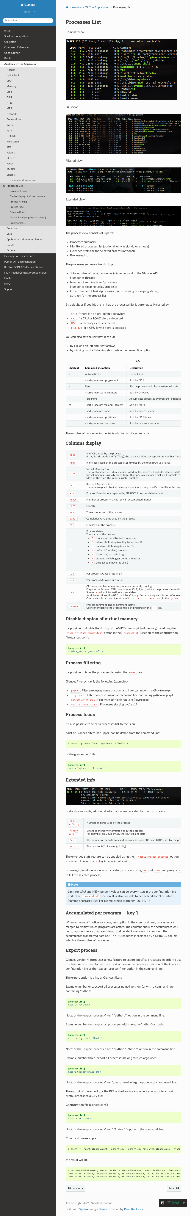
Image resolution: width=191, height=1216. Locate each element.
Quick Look (13, 75)
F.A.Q (7, 283)
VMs (9, 234)
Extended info (17, 212)
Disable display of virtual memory (27, 196)
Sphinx (83, 1209)
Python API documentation (20, 261)
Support (9, 289)
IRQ (9, 147)
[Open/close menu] (2, 64)
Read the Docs (133, 1209)
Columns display (18, 191)
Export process (18, 223)
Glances (29, 4)
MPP (9, 108)
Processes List (15, 185)
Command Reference (16, 47)
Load (9, 91)
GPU (9, 97)
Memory (11, 86)
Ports (9, 130)
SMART (11, 169)
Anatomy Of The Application (20, 64)
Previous (77, 1188)
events (10, 245)
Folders (11, 152)
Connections (14, 119)
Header (11, 69)
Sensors (11, 174)
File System (13, 141)
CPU (9, 80)
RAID (10, 163)
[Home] (67, 7)
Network (12, 114)
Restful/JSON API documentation (23, 267)
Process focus (17, 207)
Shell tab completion (16, 36)
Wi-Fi (10, 125)
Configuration (12, 52)
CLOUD (11, 158)
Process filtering (18, 202)
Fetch (7, 58)
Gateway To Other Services (19, 256)
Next (172, 1188)
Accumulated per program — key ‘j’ (28, 217)
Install (7, 30)
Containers (13, 228)
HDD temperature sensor (21, 180)
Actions (11, 250)
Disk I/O (11, 136)
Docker (8, 278)
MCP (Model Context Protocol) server (25, 272)
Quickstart (10, 41)
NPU (9, 103)
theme (103, 1209)
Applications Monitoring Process (25, 239)
